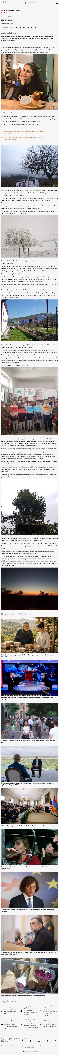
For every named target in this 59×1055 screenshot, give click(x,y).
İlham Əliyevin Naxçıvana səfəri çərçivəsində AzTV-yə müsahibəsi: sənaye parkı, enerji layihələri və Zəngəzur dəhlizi (27, 784)
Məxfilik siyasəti (20, 1039)
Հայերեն (4, 10)
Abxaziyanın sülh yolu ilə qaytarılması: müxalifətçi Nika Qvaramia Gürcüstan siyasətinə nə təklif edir (28, 698)
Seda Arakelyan (7, 24)
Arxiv (3, 16)
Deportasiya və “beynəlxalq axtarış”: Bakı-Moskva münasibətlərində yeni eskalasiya (30, 1010)
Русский (11, 10)
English (17, 10)
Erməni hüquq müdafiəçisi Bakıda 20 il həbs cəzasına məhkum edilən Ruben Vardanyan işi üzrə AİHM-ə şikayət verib (28, 953)
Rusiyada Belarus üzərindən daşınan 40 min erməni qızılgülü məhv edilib (23, 995)
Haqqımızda (5, 1039)
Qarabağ (4, 13)
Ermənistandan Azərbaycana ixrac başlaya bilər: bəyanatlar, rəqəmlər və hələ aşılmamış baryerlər (28, 655)
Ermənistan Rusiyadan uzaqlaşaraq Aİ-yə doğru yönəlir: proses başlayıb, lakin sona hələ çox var (29, 741)
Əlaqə (12, 1039)
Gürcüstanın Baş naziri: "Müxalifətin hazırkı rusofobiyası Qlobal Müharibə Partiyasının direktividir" (27, 910)
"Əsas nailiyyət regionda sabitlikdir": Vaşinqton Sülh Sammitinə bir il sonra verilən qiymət (29, 826)
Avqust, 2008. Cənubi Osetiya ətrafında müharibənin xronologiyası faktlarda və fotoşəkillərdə (25, 867)
